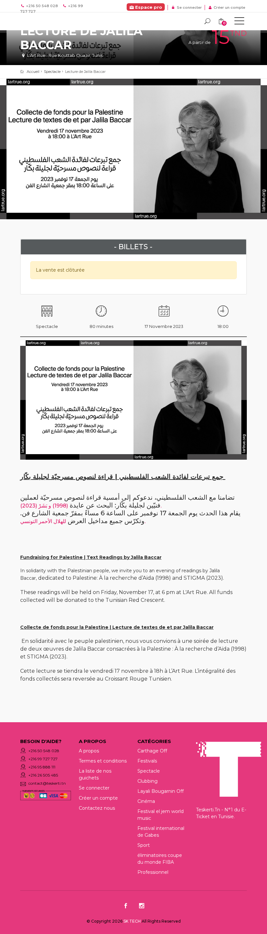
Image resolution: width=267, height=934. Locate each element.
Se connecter (189, 7)
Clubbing (147, 781)
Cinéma (146, 801)
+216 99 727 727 (43, 758)
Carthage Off (152, 751)
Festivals (147, 761)
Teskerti (49, 22)
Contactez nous (97, 808)
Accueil (33, 71)
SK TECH (132, 921)
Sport (143, 845)
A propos (89, 751)
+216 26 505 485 (43, 775)
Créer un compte (229, 7)
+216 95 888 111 (41, 767)
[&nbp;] (239, 22)
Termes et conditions (103, 761)
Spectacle (52, 71)
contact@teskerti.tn (47, 783)
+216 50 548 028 (43, 750)
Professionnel (152, 872)
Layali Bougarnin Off (160, 791)
